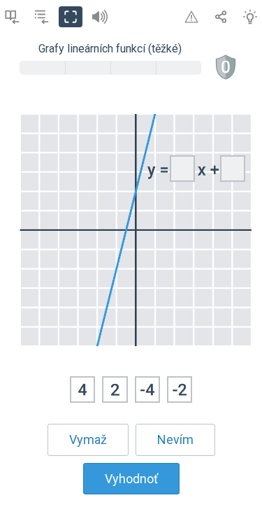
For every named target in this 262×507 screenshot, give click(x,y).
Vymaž (88, 439)
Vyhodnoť (131, 478)
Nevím (175, 439)
